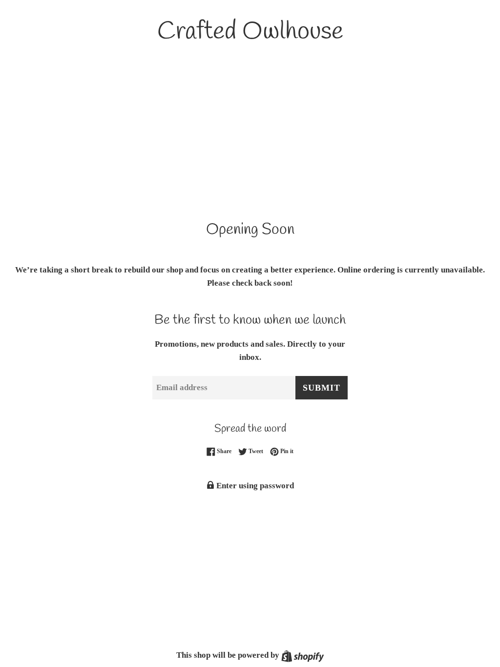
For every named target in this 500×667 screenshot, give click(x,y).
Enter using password (254, 485)
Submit (321, 388)
